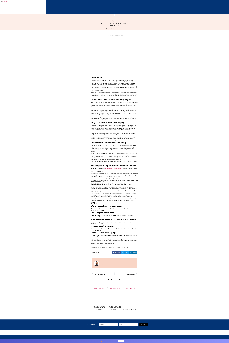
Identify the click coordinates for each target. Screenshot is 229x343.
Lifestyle (145, 7)
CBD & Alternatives (124, 7)
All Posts (104, 264)
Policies (141, 7)
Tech (156, 7)
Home (119, 7)
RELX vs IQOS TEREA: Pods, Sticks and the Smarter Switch (130, 308)
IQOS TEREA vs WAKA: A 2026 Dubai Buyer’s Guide (99, 307)
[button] (116, 252)
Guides (134, 7)
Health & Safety (110, 20)
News (153, 7)
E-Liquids (131, 7)
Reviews (149, 7)
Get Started (121, 341)
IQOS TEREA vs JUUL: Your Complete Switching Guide (114, 307)
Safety (138, 7)
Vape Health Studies (119, 20)
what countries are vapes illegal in (113, 168)
